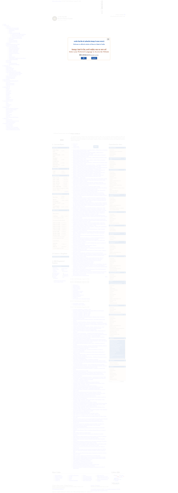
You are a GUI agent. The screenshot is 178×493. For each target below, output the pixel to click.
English (94, 58)
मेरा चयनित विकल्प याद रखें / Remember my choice (90, 55)
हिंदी (83, 58)
